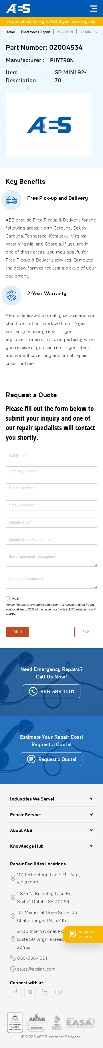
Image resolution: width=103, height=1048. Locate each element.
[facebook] (15, 992)
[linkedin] (44, 992)
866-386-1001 (32, 958)
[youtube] (58, 992)
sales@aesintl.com (36, 969)
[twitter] (30, 992)
